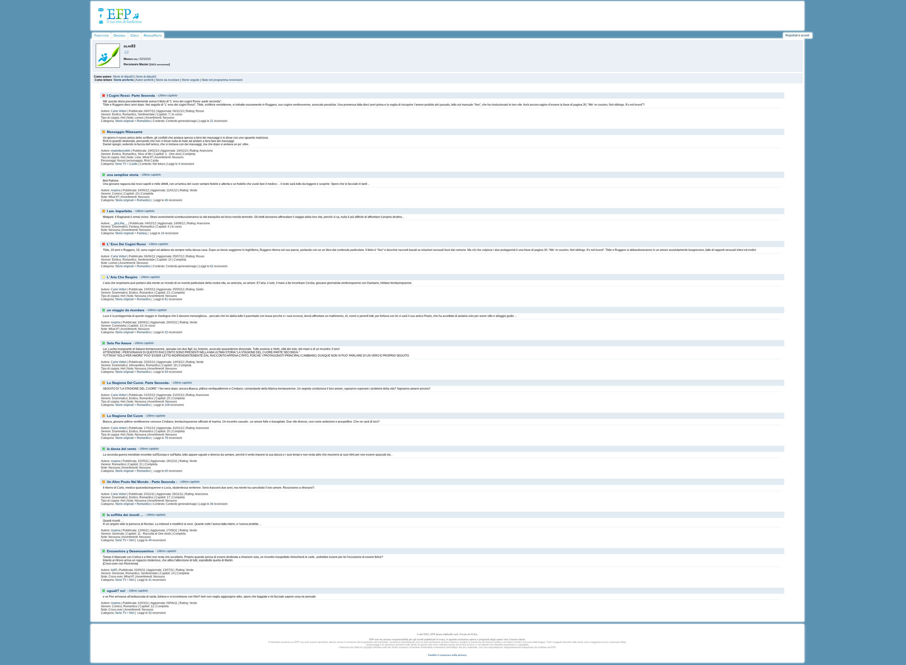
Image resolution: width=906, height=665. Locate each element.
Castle (133, 164)
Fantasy (142, 233)
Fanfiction (101, 35)
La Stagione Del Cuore (125, 416)
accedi (805, 35)
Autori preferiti (145, 80)
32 (166, 332)
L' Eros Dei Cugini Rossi (126, 244)
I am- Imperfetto (119, 211)
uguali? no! (116, 591)
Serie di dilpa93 (146, 76)
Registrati (791, 35)
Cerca (134, 35)
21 (211, 121)
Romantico (144, 121)
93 (166, 372)
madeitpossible (120, 150)
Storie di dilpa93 (123, 76)
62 (211, 266)
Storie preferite (123, 80)
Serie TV (120, 164)
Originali (119, 35)
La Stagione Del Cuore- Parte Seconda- (138, 383)
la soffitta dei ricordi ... (125, 515)
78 (166, 438)
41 (150, 580)
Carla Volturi (119, 111)
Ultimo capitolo (167, 95)
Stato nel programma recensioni (222, 80)
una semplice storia (122, 175)
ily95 (114, 570)
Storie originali (124, 121)
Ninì (131, 540)
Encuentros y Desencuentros (130, 551)
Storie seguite (190, 80)
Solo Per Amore (119, 343)
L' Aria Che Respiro (122, 277)
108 (167, 405)
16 (162, 233)
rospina (116, 190)
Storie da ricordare (168, 80)
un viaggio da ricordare (125, 310)
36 (211, 504)
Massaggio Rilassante (125, 132)
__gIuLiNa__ (119, 223)
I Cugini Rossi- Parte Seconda (131, 95)
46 (166, 200)
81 (166, 299)
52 (150, 613)
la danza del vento (121, 449)
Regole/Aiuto (153, 35)
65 (166, 471)
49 (150, 540)
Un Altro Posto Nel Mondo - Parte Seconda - (142, 482)
